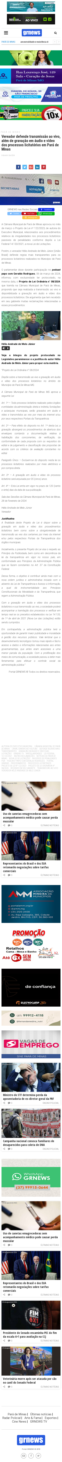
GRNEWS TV (19, 753)
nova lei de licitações (19, 758)
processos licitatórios (39, 763)
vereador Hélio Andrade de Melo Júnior (21, 770)
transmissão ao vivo (47, 768)
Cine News (19, 1421)
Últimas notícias (50, 825)
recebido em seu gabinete (23, 768)
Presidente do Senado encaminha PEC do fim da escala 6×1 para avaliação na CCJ (30, 1335)
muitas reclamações (24, 756)
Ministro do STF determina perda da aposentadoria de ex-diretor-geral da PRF (28, 1097)
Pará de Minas (10, 132)
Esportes (51, 1418)
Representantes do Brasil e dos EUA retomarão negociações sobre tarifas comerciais (26, 867)
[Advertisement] (31, 708)
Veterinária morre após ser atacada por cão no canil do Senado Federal (29, 1381)
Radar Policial (51, 1103)
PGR (3, 761)
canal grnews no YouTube (24, 749)
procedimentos (18, 763)
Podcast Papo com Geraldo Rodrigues (26, 761)
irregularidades (34, 753)
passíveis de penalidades (44, 758)
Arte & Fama (32, 1418)
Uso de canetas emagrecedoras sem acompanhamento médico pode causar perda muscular (30, 817)
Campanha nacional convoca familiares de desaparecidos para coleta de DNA (28, 1143)
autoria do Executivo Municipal (17, 746)
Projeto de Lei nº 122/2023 (14, 766)
